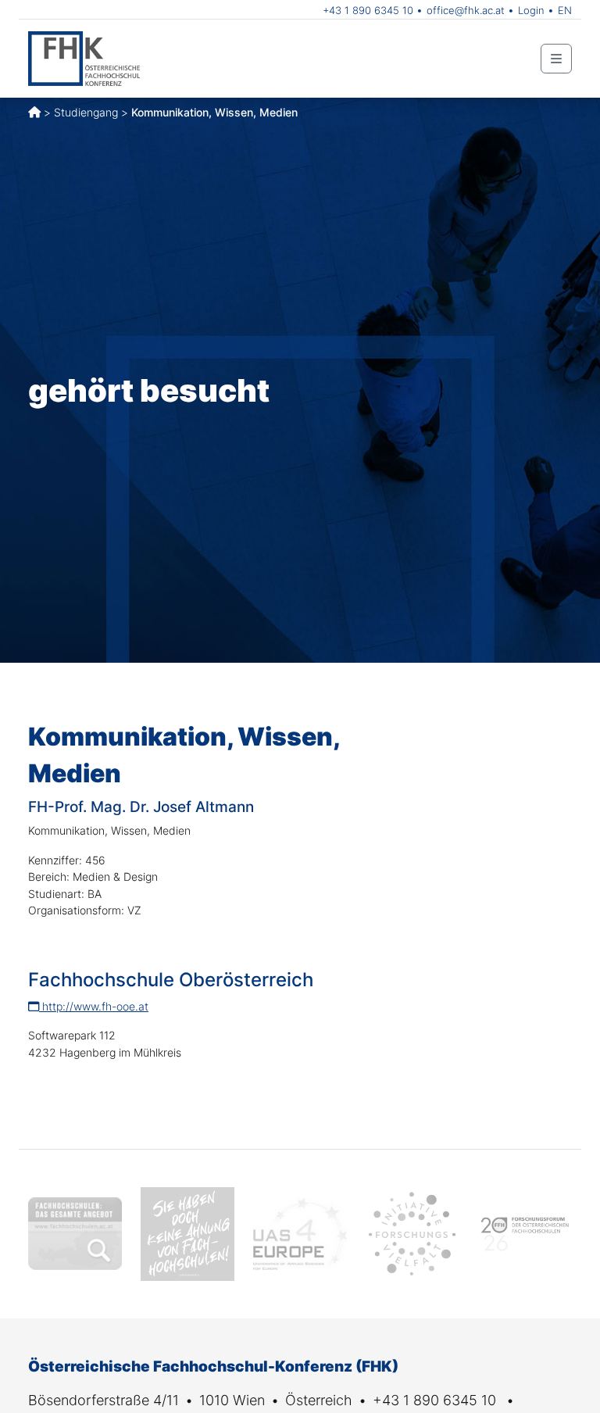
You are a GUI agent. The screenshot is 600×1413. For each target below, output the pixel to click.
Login (531, 10)
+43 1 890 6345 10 (368, 10)
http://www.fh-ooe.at (93, 1006)
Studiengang (86, 112)
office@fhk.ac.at (466, 10)
